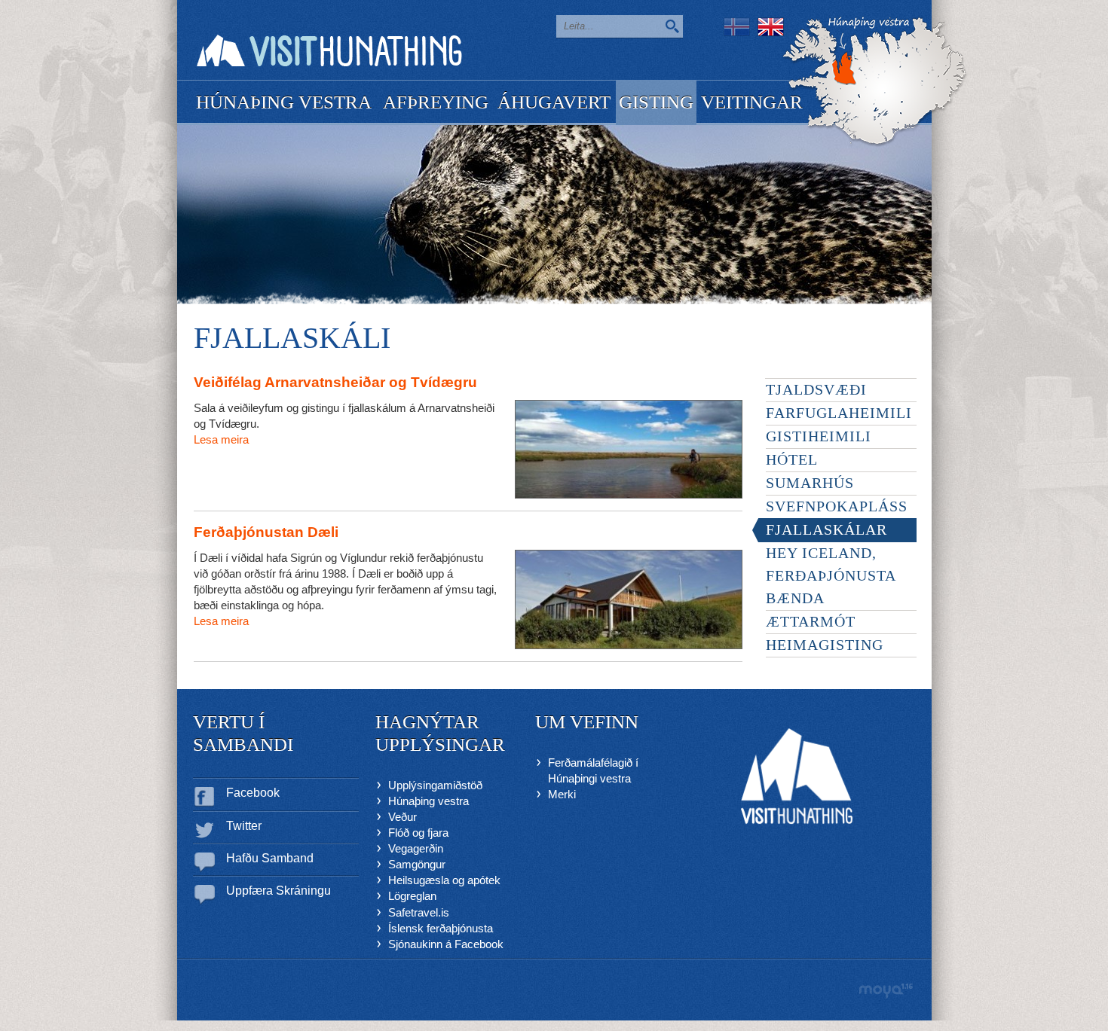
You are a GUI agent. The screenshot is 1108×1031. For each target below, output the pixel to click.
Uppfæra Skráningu (278, 890)
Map (875, 82)
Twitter (244, 825)
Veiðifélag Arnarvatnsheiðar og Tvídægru (335, 382)
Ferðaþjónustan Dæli (266, 532)
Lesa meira (221, 439)
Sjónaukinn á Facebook (445, 944)
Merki (562, 794)
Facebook (253, 792)
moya (885, 990)
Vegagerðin (415, 848)
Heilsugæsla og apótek (444, 880)
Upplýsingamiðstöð (435, 785)
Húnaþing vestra (428, 801)
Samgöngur (416, 864)
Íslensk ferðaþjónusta (440, 928)
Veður (402, 816)
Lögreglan (412, 895)
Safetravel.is (418, 912)
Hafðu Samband (270, 858)
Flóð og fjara (418, 832)
